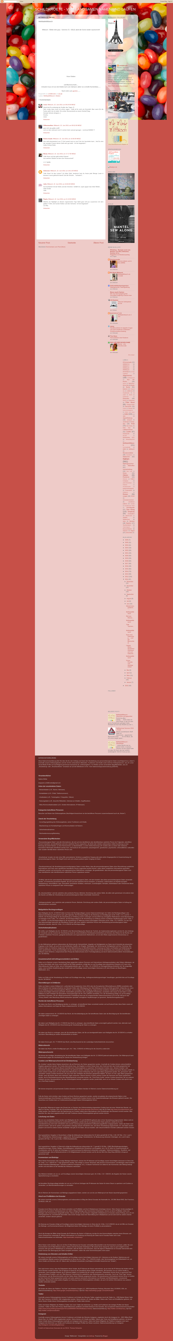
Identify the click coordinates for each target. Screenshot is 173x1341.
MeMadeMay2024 (130, 439)
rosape (125, 496)
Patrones (125, 479)
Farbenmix (132, 400)
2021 (127, 553)
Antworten (46, 119)
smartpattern (131, 513)
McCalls (125, 435)
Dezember (130, 581)
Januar (129, 682)
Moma (45, 154)
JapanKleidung (127, 418)
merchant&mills (126, 447)
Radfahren (125, 492)
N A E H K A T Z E (116, 313)
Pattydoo (125, 484)
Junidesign (126, 422)
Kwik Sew (126, 427)
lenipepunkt (126, 433)
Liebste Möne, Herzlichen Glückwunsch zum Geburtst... (130, 649)
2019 (127, 558)
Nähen (126, 459)
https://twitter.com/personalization (49, 1310)
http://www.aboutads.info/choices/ (88, 1109)
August (129, 598)
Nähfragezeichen (128, 463)
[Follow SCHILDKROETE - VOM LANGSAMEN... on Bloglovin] (115, 43)
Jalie (124, 416)
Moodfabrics (129, 454)
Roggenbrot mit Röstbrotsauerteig (120, 254)
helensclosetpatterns (128, 410)
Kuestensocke (115, 259)
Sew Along (130, 509)
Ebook (130, 394)
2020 (127, 555)
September (130, 594)
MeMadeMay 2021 (129, 437)
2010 (127, 685)
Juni (128, 604)
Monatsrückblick (128, 453)
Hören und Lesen (130, 412)
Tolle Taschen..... (130, 626)
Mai (128, 670)
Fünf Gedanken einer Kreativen (119, 337)
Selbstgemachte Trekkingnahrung (120, 287)
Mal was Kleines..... (130, 616)
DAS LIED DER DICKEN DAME (120, 342)
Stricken (132, 521)
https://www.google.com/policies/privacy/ (66, 1290)
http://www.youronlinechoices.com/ (122, 1109)
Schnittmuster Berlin (130, 505)
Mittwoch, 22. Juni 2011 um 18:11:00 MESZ (64, 171)
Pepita (45, 199)
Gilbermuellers (48, 125)
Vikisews (125, 530)
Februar (129, 678)
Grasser (130, 408)
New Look (129, 471)
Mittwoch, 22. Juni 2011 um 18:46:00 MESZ (61, 184)
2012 (127, 576)
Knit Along (129, 426)
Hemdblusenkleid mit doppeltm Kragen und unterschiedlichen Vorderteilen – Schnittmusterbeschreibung (121, 329)
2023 (127, 548)
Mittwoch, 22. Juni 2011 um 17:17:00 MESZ (62, 154)
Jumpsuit (129, 420)
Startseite (72, 243)
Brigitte (133, 385)
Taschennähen (127, 525)
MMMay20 (132, 449)
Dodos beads (47, 138)
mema (112, 326)
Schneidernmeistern (128, 500)
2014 (127, 571)
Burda (128, 387)
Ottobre (58, 96)
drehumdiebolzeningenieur (119, 285)
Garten (124, 408)
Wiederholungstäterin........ (130, 607)
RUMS (133, 496)
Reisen (125, 494)
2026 (127, 540)
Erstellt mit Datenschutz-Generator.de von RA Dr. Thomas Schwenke (60, 1328)
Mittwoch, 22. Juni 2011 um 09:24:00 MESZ (61, 104)
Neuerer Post (44, 243)
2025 (127, 542)
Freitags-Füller (131, 404)
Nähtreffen (131, 465)
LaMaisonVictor (128, 429)
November (130, 586)
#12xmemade (127, 362)
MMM (124, 449)
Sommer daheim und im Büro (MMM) (125, 262)
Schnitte (133, 503)
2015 (127, 569)
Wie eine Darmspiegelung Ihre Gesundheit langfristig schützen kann (121, 294)
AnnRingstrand (131, 377)
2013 (127, 574)
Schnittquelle (130, 507)
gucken (75, 91)
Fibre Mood (130, 402)
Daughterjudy (126, 392)
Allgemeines (127, 375)
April (128, 673)
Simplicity (131, 511)
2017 (127, 563)
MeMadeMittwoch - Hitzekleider (122, 742)
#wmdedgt (126, 371)
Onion (125, 473)
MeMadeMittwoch (49, 96)
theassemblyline (127, 529)
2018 (127, 561)
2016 (127, 566)
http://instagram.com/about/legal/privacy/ (51, 1325)
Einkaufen (126, 398)
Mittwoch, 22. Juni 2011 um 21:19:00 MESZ (62, 199)
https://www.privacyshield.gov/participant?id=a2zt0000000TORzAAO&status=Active (65, 1308)
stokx (124, 521)
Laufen (128, 431)
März (128, 675)
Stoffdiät (125, 517)
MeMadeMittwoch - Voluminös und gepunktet (124, 715)
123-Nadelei (114, 300)
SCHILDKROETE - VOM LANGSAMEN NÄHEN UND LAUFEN (85, 9)
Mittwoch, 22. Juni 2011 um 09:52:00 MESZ (67, 125)
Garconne (128, 406)
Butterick (125, 389)
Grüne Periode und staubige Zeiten (129, 664)
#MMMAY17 (126, 366)
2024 (127, 545)
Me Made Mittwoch (116, 272)
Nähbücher (126, 456)
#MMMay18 (126, 368)
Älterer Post (99, 243)
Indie (126, 414)
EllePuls (125, 400)
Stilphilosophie (128, 515)
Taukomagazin (126, 527)
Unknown (46, 171)
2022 (127, 550)
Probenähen (128, 490)
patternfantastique (127, 482)
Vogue (133, 530)
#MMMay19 (126, 369)
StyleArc (128, 523)
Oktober (129, 590)
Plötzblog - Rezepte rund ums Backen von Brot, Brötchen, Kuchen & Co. (120, 251)
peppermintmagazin (128, 488)
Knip (133, 424)
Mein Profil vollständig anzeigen (118, 86)
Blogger (105, 1336)
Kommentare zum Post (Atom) (55, 247)
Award (124, 383)
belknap (91, 1336)
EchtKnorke (126, 396)
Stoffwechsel (126, 519)
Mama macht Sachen (117, 292)
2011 (126, 579)
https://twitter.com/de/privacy (116, 1308)
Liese (45, 104)
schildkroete (123, 65)
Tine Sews (113, 336)
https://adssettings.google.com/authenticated (99, 1290)
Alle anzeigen (131, 354)
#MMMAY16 (126, 364)
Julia (45, 184)
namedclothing (127, 469)
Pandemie (126, 477)
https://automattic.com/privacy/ (72, 1237)
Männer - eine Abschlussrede (122, 345)
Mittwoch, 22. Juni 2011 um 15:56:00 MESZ (67, 138)
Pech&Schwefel (126, 486)
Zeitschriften (129, 532)
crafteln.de (130, 391)
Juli (128, 601)
